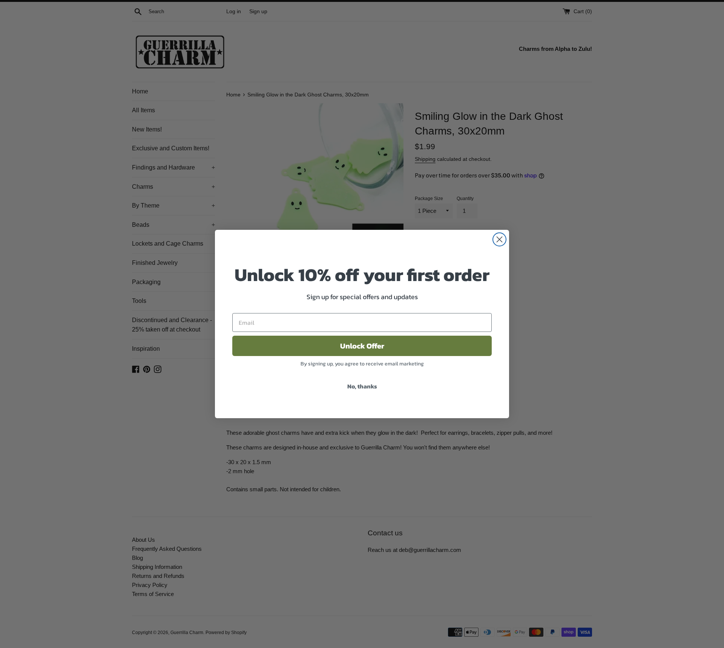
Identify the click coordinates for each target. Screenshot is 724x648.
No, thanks (362, 386)
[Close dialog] (499, 239)
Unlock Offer (362, 346)
